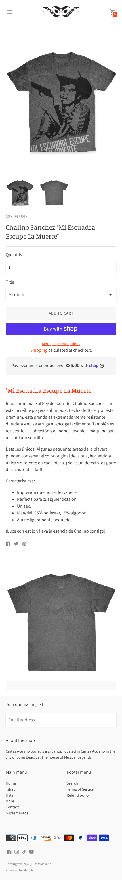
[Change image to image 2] (54, 192)
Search (72, 783)
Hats (9, 795)
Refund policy (78, 795)
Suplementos (17, 813)
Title (10, 282)
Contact (12, 807)
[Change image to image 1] (20, 192)
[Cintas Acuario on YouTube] (31, 851)
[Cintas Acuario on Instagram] (16, 851)
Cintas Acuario (41, 864)
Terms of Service (80, 789)
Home (11, 783)
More (10, 801)
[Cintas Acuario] (61, 12)
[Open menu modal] (9, 12)
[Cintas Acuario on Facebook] (9, 851)
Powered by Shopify (20, 870)
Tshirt (10, 789)
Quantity (14, 254)
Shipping (38, 350)
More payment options (61, 343)
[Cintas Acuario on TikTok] (24, 851)
